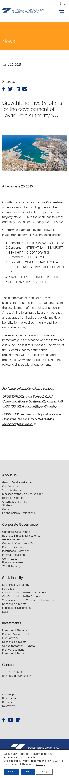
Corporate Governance (20, 525)
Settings (44, 772)
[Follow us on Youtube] (10, 720)
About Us (9, 475)
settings (40, 764)
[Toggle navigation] (61, 12)
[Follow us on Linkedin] (18, 720)
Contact (8, 665)
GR (65, 4)
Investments (11, 623)
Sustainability (12, 578)
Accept (11, 772)
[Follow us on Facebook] (3, 720)
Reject (27, 772)
